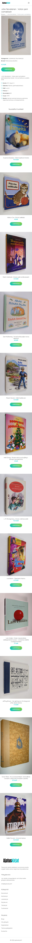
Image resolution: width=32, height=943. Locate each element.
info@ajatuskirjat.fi (6, 884)
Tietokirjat (4, 905)
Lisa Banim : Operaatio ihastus (16, 578)
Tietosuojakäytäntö (6, 928)
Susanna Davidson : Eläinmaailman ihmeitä (16, 158)
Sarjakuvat (4, 902)
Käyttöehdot (4, 925)
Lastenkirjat (12, 58)
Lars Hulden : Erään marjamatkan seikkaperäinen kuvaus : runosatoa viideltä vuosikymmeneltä (16, 639)
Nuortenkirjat (19, 58)
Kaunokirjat (4, 893)
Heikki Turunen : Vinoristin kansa (16, 838)
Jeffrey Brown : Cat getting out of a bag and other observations (16, 702)
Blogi (2, 919)
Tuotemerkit (4, 908)
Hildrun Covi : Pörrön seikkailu (16, 217)
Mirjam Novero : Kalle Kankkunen (16, 398)
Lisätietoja (8, 69)
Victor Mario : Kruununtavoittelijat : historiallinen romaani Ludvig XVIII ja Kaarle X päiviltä (16, 777)
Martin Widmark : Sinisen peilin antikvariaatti (16, 277)
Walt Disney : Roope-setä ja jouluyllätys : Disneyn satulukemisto (16, 458)
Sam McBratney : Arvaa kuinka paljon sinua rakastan (16, 337)
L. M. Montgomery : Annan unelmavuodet (16, 519)
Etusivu (3, 14)
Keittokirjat (4, 896)
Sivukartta (4, 931)
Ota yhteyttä (4, 922)
